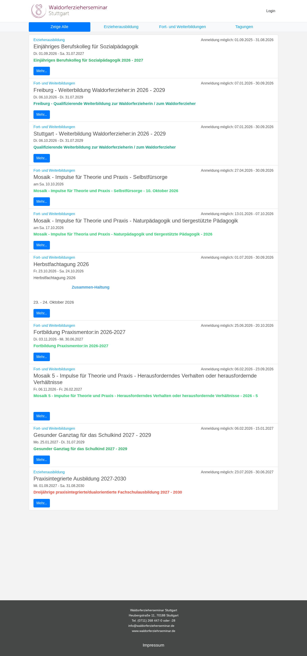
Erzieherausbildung (49, 40)
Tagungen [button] (244, 26)
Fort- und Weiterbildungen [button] (182, 26)
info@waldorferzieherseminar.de (151, 625)
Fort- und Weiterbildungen (54, 83)
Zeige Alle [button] (59, 26)
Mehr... (41, 71)
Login (270, 11)
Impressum (153, 645)
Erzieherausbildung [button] (121, 26)
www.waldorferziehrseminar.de (153, 631)
